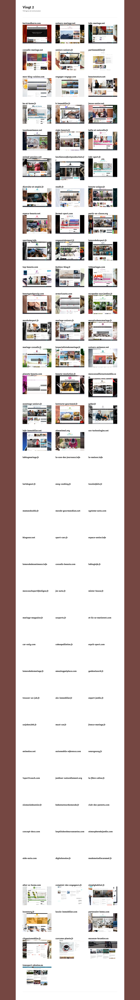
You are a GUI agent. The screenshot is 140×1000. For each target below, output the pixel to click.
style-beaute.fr (62, 130)
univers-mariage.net (65, 23)
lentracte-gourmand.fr (66, 403)
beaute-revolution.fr (65, 373)
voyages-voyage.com (65, 76)
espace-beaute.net (31, 213)
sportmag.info (29, 240)
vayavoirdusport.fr (64, 240)
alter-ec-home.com (32, 885)
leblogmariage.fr (31, 457)
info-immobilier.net (32, 430)
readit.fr (59, 186)
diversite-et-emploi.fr (33, 186)
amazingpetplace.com (66, 671)
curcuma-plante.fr (64, 938)
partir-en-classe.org (98, 213)
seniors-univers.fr (64, 49)
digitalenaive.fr (63, 858)
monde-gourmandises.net (67, 510)
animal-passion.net (32, 156)
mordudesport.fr (31, 320)
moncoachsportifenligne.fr (36, 590)
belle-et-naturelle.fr (98, 130)
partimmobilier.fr (96, 49)
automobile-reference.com (68, 751)
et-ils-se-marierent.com (99, 617)
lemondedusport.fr (97, 240)
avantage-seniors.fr (32, 403)
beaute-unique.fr (96, 186)
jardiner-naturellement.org (68, 778)
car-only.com (29, 644)
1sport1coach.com (31, 778)
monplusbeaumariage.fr (100, 320)
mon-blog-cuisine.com (33, 76)
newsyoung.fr (95, 751)
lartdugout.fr (29, 483)
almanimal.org (62, 430)
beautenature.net (96, 76)
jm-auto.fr (60, 590)
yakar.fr (92, 403)
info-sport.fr (94, 156)
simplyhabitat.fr (96, 885)
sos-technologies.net (98, 430)
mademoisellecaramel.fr (100, 858)
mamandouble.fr (31, 510)
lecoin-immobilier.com (66, 911)
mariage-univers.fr (64, 320)
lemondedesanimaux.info (35, 564)
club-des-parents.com (98, 804)
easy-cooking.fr (63, 483)
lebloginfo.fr (94, 564)
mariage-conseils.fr (32, 347)
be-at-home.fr (29, 103)
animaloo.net (29, 751)
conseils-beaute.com (65, 564)
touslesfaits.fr (95, 483)
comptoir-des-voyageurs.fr (68, 885)
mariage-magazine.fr (33, 617)
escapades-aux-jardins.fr (100, 293)
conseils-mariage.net (33, 49)
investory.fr (28, 911)
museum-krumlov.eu (98, 938)
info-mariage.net (96, 23)
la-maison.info (95, 457)
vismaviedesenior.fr (32, 804)
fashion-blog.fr (62, 266)
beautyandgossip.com (33, 293)
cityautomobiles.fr (32, 938)
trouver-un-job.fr (31, 697)
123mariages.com (96, 266)
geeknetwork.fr (95, 671)
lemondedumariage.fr (33, 671)
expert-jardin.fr (95, 697)
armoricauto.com (63, 293)
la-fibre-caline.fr (96, 778)
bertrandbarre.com (32, 23)
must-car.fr (60, 724)
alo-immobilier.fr (63, 697)
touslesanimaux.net (32, 130)
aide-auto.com (30, 858)
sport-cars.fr (61, 537)
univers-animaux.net (98, 347)
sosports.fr (60, 617)
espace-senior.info (97, 537)
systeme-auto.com (97, 510)
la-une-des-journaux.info (67, 457)
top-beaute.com (30, 266)
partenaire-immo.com (98, 911)
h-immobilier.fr (62, 103)
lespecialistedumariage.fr (67, 347)
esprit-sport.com (96, 644)
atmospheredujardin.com (100, 831)
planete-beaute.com (32, 373)
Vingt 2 (28, 7)
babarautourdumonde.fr (67, 804)
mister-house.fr (95, 590)
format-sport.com (64, 213)
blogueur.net (29, 537)
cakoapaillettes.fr (64, 644)
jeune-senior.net (96, 103)
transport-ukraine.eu (33, 965)
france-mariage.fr (96, 724)
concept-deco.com (31, 831)
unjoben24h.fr (29, 724)
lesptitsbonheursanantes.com (69, 831)
